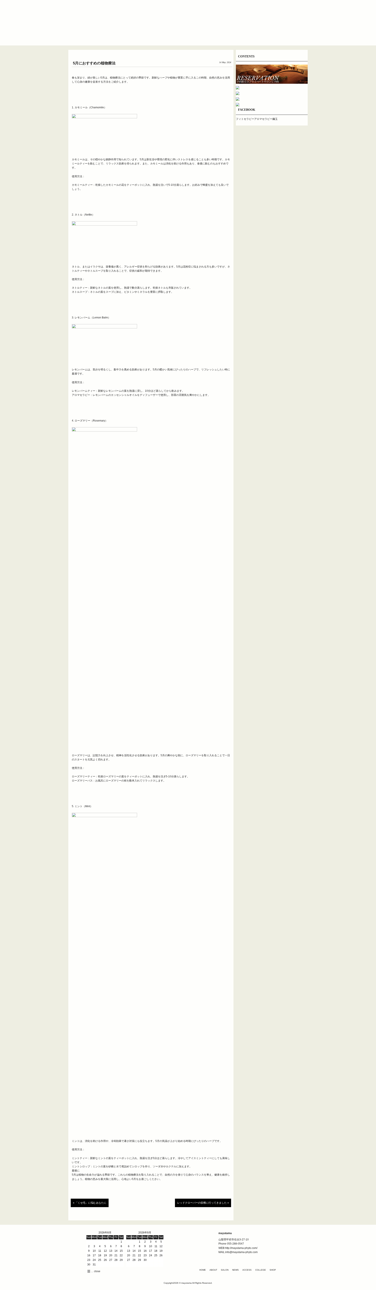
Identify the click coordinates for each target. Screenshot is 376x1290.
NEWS (235, 1270)
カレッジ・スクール (240, 35)
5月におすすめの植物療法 (94, 63)
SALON (224, 1270)
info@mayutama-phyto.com (241, 1252)
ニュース (188, 35)
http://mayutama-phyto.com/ (241, 1248)
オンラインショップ (266, 35)
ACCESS (247, 1270)
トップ (110, 35)
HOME (202, 1270)
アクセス (214, 35)
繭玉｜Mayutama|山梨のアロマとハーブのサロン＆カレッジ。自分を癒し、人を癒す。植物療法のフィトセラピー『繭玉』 (188, 17)
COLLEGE (260, 1270)
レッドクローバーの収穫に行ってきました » (203, 1202)
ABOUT (213, 1270)
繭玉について (136, 35)
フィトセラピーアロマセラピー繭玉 (257, 118)
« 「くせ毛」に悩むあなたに (89, 1202)
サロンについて (162, 35)
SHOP (273, 1270)
